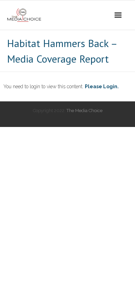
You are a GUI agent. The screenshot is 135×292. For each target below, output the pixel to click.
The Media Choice (84, 110)
